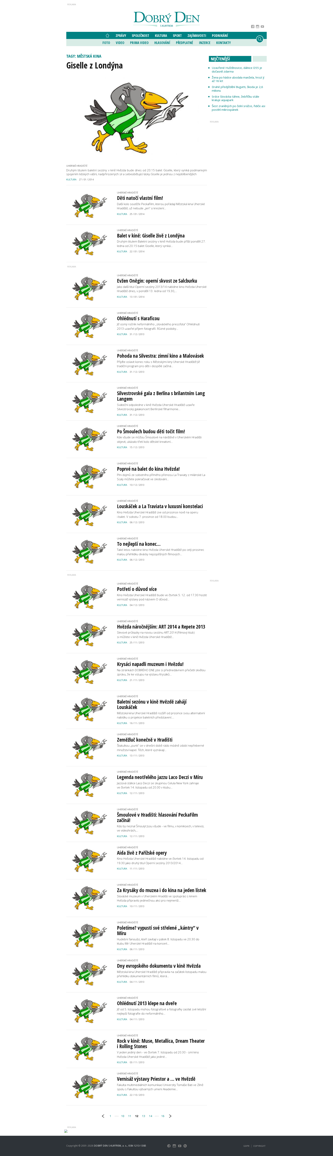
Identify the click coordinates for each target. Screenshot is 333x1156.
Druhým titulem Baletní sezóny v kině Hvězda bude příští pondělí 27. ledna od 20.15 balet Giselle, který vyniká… (161, 243)
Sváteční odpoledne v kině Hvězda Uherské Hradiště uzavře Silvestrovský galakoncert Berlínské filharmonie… (156, 407)
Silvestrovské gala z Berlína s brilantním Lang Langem (161, 396)
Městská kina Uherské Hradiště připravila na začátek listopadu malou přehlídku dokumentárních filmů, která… (161, 974)
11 (129, 1116)
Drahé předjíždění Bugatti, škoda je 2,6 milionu (237, 88)
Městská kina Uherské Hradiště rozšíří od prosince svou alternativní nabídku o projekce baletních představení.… (161, 715)
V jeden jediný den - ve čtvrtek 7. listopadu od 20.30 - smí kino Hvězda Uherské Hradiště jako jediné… (158, 1054)
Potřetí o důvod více (137, 589)
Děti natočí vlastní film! (140, 197)
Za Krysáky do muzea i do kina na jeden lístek (161, 890)
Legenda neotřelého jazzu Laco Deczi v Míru (160, 777)
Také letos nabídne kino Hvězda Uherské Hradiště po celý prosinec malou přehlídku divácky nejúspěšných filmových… (160, 552)
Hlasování (162, 42)
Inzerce (204, 42)
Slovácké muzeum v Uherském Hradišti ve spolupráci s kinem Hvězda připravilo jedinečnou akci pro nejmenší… (157, 898)
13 (143, 1116)
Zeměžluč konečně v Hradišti (144, 739)
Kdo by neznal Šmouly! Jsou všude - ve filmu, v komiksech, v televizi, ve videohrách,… (160, 828)
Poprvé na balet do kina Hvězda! (148, 468)
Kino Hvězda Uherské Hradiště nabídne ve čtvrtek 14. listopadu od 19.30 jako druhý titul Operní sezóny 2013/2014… (160, 861)
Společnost (140, 35)
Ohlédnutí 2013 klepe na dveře (147, 1003)
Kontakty (223, 42)
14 (150, 1116)
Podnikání (220, 35)
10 (122, 1116)
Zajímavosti (197, 35)
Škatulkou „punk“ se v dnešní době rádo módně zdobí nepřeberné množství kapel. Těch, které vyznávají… (160, 748)
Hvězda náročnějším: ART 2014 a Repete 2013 (161, 626)
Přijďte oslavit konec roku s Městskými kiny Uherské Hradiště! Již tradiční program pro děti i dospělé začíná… (158, 364)
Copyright (259, 1145)
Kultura (161, 35)
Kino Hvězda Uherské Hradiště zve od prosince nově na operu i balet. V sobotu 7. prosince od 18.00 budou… (157, 514)
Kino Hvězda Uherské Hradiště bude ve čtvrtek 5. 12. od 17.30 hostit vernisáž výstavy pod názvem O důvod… (162, 597)
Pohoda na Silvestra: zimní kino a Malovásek (160, 355)
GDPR (246, 1145)
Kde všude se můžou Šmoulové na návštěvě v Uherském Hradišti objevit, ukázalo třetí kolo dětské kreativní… (159, 439)
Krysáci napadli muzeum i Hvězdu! (150, 664)
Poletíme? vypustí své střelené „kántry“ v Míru (158, 930)
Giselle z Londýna (94, 65)
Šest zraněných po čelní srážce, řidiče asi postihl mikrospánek (238, 108)
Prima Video (139, 42)
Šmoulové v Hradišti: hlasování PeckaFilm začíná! (157, 817)
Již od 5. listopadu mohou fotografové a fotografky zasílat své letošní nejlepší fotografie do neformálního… (161, 1011)
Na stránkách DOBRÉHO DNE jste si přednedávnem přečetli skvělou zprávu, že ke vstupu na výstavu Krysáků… (161, 672)
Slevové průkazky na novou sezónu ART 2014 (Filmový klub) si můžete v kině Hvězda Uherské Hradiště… (156, 634)
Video (120, 42)
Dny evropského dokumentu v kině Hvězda (159, 965)
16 (162, 1116)
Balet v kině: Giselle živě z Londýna (151, 235)
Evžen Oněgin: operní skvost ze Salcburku (157, 280)
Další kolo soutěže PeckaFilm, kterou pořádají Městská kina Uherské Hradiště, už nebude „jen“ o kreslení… (161, 206)
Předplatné (184, 42)
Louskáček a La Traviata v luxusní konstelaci (160, 506)
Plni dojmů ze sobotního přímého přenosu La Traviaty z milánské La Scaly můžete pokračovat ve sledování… (161, 477)
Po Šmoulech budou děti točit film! (151, 431)
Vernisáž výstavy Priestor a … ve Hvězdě (156, 1078)
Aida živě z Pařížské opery (142, 852)
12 (136, 1116)
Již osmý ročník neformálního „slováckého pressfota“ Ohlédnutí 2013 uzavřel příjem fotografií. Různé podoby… (158, 326)
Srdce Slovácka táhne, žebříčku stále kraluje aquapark (235, 98)
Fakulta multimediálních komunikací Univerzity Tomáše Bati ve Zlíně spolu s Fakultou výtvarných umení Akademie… (160, 1087)
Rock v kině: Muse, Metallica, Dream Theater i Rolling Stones (161, 1043)
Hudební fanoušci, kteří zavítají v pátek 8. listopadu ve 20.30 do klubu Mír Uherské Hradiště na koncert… (158, 941)
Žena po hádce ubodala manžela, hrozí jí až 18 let (238, 79)
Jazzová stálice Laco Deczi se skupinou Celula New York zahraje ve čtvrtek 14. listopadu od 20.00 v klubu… (158, 785)
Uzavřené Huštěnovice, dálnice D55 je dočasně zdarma (237, 69)
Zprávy (121, 35)
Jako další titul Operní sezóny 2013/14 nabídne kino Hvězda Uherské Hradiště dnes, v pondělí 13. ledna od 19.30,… (162, 289)
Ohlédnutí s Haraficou (138, 318)
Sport (177, 35)
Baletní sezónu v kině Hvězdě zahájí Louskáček (152, 704)
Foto (106, 42)
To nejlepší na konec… (139, 543)
